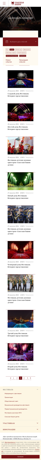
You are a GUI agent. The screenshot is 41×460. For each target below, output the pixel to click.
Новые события (9, 61)
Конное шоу (18, 49)
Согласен (20, 456)
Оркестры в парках (11, 52)
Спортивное (23, 56)
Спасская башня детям (12, 56)
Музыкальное (27, 49)
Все (7, 49)
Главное (12, 49)
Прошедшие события (23, 61)
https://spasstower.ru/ (10, 442)
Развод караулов (22, 52)
